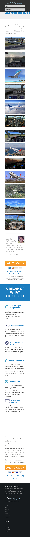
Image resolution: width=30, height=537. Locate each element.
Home (6, 507)
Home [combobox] (7, 6)
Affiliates (7, 517)
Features (7, 509)
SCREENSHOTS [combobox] (9, 9)
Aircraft (6, 513)
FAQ (5, 524)
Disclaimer (7, 531)
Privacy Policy (8, 527)
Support (6, 525)
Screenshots (7, 511)
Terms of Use (8, 529)
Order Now (7, 515)
